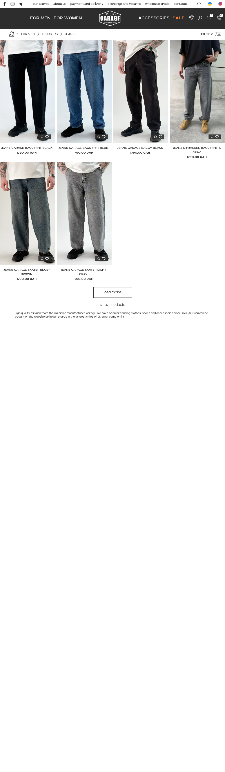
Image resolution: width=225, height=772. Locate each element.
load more (112, 292)
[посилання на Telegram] (20, 4)
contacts (180, 4)
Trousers (50, 34)
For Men (40, 17)
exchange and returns (124, 4)
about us (59, 4)
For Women (68, 17)
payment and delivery (86, 4)
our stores (41, 4)
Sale (178, 17)
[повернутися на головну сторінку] (110, 18)
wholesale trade (157, 4)
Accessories (153, 17)
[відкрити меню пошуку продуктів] (199, 4)
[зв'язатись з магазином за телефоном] (191, 17)
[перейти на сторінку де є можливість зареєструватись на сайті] (200, 17)
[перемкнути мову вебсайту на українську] (210, 4)
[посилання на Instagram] (13, 4)
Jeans (69, 34)
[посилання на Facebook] (5, 4)
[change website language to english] (220, 4)
